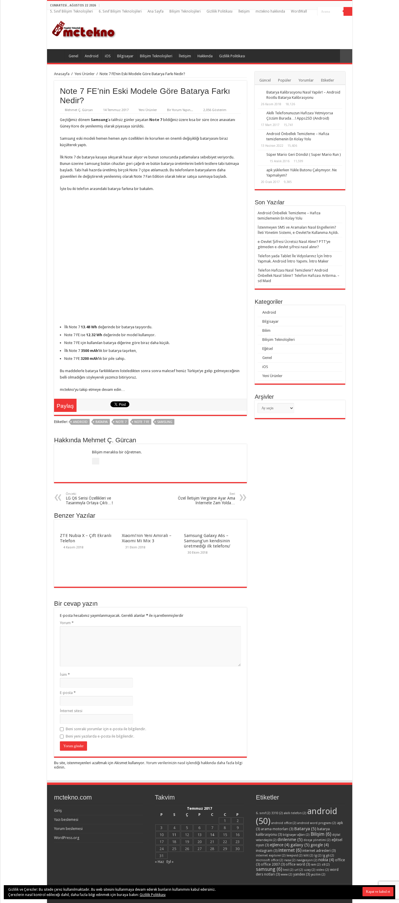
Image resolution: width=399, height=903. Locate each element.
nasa (290, 860)
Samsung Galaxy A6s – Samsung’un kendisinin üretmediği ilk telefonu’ (207, 541)
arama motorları (277, 829)
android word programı (316, 823)
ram (316, 864)
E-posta (68, 692)
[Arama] (348, 11)
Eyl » (170, 861)
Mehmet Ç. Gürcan (79, 110)
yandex (301, 874)
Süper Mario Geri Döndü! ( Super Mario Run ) (303, 154)
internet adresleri (319, 850)
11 (174, 835)
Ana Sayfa (156, 11)
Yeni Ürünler (84, 74)
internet (289, 850)
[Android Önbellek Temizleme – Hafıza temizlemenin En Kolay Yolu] (260, 134)
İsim (65, 674)
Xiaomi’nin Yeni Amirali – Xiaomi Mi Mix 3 (146, 538)
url (298, 870)
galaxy (300, 844)
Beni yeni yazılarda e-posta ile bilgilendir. (100, 736)
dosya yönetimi (317, 840)
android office (283, 823)
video (322, 870)
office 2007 (273, 864)
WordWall (299, 11)
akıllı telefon (295, 813)
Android (91, 56)
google (319, 844)
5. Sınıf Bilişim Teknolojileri (71, 11)
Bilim (266, 330)
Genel (73, 56)
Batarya (102, 422)
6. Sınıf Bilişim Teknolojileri (120, 11)
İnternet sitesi (71, 711)
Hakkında (205, 56)
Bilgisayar (125, 56)
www (286, 874)
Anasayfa (62, 74)
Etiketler (327, 80)
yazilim (318, 874)
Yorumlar (306, 80)
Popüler (284, 80)
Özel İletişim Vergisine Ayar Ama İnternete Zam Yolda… (206, 498)
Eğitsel (267, 348)
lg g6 (328, 855)
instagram (266, 850)
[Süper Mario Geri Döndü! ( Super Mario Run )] (260, 155)
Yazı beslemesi (66, 819)
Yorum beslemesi (68, 828)
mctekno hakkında (270, 11)
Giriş (58, 810)
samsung (164, 422)
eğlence (279, 844)
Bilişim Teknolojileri (185, 11)
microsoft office (269, 860)
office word (298, 864)
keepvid (295, 855)
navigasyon (307, 860)
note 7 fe (141, 422)
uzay (309, 870)
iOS (108, 56)
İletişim (244, 11)
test (288, 870)
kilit (308, 855)
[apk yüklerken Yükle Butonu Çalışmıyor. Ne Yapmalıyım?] (260, 170)
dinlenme (290, 839)
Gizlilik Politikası (220, 11)
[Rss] (313, 11)
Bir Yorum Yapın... (180, 110)
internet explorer (271, 855)
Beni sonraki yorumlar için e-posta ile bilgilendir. (106, 729)
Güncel (265, 80)
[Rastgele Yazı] (346, 56)
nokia (326, 859)
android (80, 422)
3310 (277, 813)
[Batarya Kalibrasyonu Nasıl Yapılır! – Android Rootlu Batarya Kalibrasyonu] (260, 93)
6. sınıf (263, 813)
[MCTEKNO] (84, 28)
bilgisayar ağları (296, 835)
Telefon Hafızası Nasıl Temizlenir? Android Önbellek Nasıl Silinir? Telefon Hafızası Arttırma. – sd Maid (298, 275)
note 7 (121, 422)
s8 (326, 864)
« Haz (159, 861)
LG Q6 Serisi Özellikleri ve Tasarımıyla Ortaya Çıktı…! (89, 498)
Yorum (67, 623)
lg (318, 855)
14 (212, 835)
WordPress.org (66, 837)
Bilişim (320, 834)
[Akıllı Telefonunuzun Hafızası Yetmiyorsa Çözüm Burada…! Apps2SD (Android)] (260, 113)
